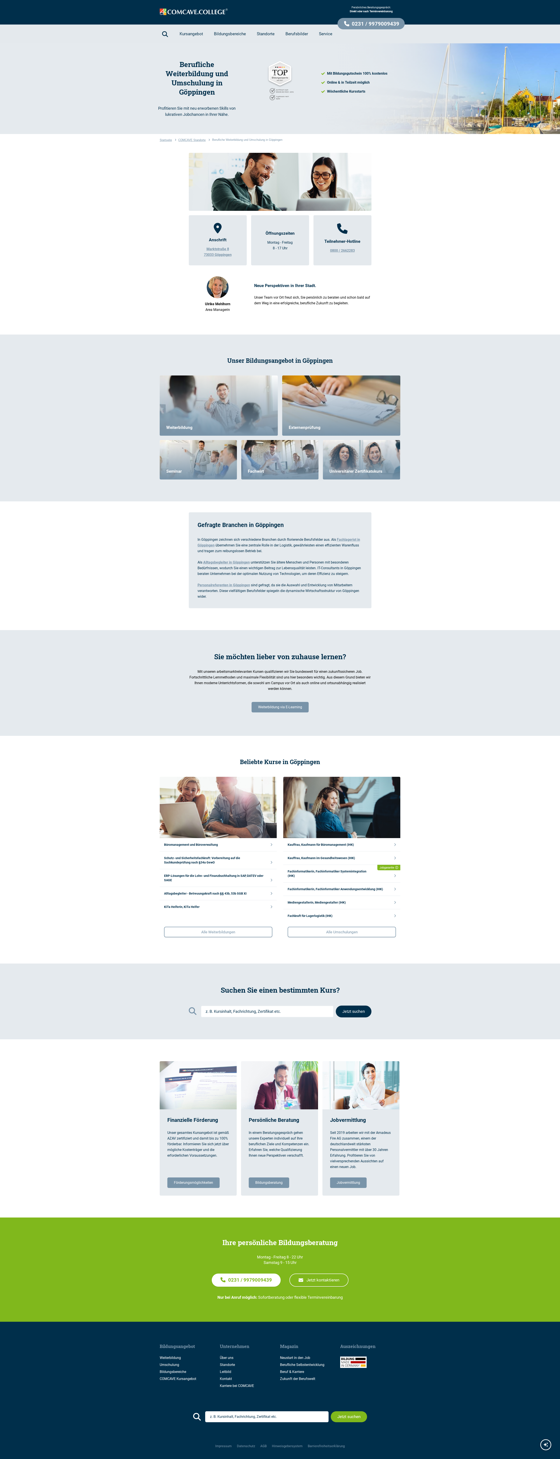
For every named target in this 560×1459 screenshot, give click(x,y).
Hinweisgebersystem (287, 1446)
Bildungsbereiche (173, 1372)
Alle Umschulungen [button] (342, 932)
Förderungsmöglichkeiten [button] (193, 1183)
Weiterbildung (170, 1358)
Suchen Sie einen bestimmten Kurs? (280, 990)
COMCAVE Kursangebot (178, 1379)
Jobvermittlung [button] (348, 1183)
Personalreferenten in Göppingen (224, 585)
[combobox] (267, 1011)
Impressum (223, 1446)
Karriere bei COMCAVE (237, 1386)
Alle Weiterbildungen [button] (218, 932)
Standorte (227, 1365)
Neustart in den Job (295, 1358)
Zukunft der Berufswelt (297, 1379)
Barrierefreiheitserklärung (326, 1446)
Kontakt (226, 1379)
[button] (371, 23)
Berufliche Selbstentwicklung (302, 1365)
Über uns (226, 1358)
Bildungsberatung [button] (269, 1183)
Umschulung (169, 1365)
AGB (263, 1446)
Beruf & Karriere (292, 1372)
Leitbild (225, 1372)
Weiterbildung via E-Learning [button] (280, 707)
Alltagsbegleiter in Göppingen (226, 562)
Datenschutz (246, 1446)
